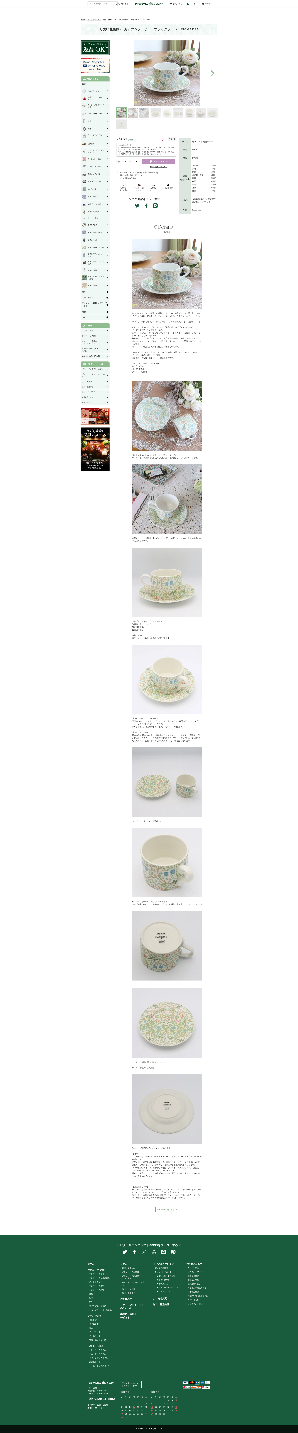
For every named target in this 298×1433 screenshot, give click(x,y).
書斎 (91, 1328)
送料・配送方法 (161, 1304)
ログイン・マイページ (197, 1272)
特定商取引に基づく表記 (198, 1296)
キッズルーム (94, 1336)
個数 (118, 162)
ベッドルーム (94, 1332)
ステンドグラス (95, 1282)
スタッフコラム (128, 1268)
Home (83, 20)
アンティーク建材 (96, 1286)
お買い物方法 (164, 1280)
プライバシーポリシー (197, 1304)
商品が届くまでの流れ (167, 1276)
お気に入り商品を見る (197, 1288)
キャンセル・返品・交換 (168, 1288)
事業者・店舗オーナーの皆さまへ (132, 1316)
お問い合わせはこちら (158, 167)
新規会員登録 (193, 1276)
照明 (91, 1298)
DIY (90, 1302)
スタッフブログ (128, 1293)
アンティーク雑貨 (96, 1290)
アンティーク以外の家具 (99, 1278)
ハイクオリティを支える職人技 (133, 1283)
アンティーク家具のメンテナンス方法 (133, 1277)
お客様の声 (126, 1299)
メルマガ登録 (193, 1292)
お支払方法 (163, 1284)
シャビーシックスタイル (99, 1366)
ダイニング (94, 1324)
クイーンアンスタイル (98, 1358)
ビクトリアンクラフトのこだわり (132, 1306)
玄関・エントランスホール (100, 1340)
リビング (93, 1320)
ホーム (91, 1263)
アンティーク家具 (96, 1274)
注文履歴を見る (194, 1284)
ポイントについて (166, 1291)
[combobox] (103, 3)
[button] (212, 73)
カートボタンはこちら (165, 1210)
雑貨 (91, 1294)
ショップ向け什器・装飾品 (100, 1310)
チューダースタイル (97, 1354)
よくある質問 (160, 1298)
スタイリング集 (128, 1289)
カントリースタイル (97, 1350)
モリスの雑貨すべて (93, 20)
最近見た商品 (193, 1280)
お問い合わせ (193, 1300)
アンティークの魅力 (130, 1272)
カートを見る (193, 1268)
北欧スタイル (94, 1362)
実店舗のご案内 (161, 1268)
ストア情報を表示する (128, 178)
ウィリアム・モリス (97, 1306)
